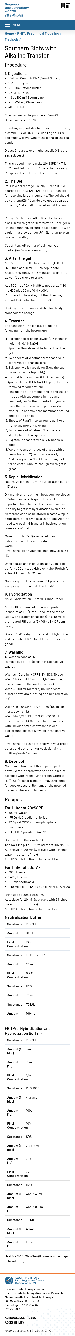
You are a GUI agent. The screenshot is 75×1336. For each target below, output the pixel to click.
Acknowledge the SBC (20, 1317)
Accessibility (14, 1322)
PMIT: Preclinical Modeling (38, 33)
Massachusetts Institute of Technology (29, 1297)
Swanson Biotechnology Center (24, 1289)
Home (9, 33)
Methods (12, 39)
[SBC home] (17, 10)
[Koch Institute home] (37, 1280)
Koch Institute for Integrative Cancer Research (34, 1293)
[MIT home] (65, 5)
